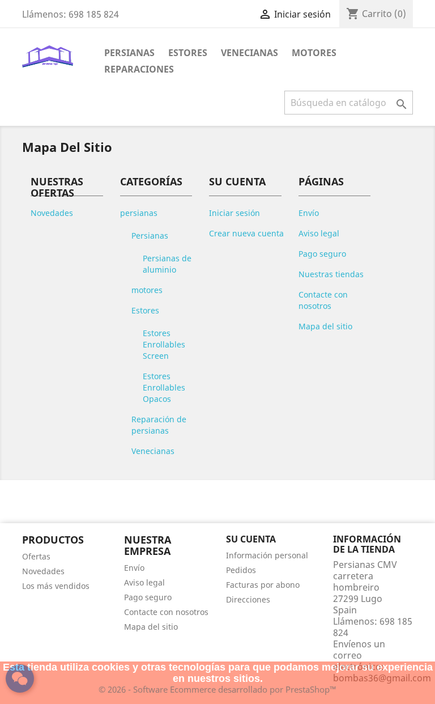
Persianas (129, 52)
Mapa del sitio (325, 326)
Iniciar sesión (234, 212)
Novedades (52, 212)
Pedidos (241, 570)
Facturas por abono (263, 584)
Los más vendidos (55, 585)
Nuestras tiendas (331, 274)
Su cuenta (251, 539)
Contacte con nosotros (323, 300)
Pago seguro (322, 253)
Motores (314, 52)
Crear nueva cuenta (246, 233)
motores (147, 290)
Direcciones (248, 599)
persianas (138, 212)
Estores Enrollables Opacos (164, 387)
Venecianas (249, 52)
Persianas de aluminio (167, 264)
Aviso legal (318, 233)
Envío (308, 212)
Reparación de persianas (158, 425)
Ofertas (36, 556)
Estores (187, 52)
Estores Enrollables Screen (164, 344)
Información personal (267, 555)
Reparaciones (139, 69)
